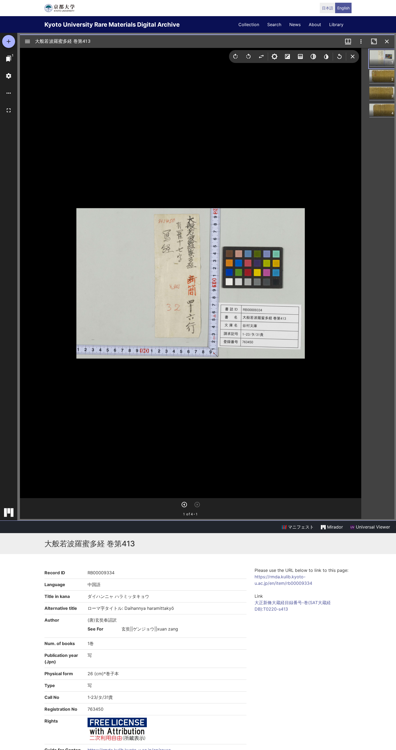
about (315, 24)
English (343, 8)
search (274, 24)
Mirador (334, 527)
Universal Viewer (372, 527)
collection (248, 24)
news (295, 24)
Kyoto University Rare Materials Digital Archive (112, 24)
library (336, 24)
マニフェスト (300, 527)
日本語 (327, 8)
